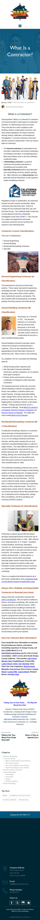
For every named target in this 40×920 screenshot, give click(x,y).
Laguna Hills (12, 672)
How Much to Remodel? (9, 800)
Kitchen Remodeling (9, 783)
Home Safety (9, 776)
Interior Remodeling (10, 772)
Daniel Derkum (18, 107)
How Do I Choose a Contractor (22, 410)
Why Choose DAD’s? (15, 909)
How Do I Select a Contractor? (24, 102)
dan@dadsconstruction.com (13, 653)
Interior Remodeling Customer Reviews (17, 765)
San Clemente (23, 664)
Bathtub (5, 795)
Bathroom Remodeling (10, 756)
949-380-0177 (24, 815)
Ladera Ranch (7, 664)
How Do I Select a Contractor (12, 413)
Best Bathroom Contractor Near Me (20, 795)
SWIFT (23, 217)
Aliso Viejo (15, 674)
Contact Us (25, 909)
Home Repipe (10, 774)
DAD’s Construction (9, 600)
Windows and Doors (12, 781)
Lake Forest (32, 658)
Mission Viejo (7, 661)
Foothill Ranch (18, 661)
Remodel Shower (24, 800)
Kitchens (31, 909)
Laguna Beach (23, 672)
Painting (8, 779)
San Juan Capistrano (14, 666)
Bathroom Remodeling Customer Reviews (18, 761)
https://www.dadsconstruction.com (16, 719)
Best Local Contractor (19, 415)
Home (7, 909)
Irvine (15, 664)
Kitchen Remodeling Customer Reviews (17, 767)
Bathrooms (14, 911)
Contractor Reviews (10, 758)
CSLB (15, 214)
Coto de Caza (15, 669)
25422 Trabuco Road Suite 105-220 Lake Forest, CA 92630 (17, 873)
